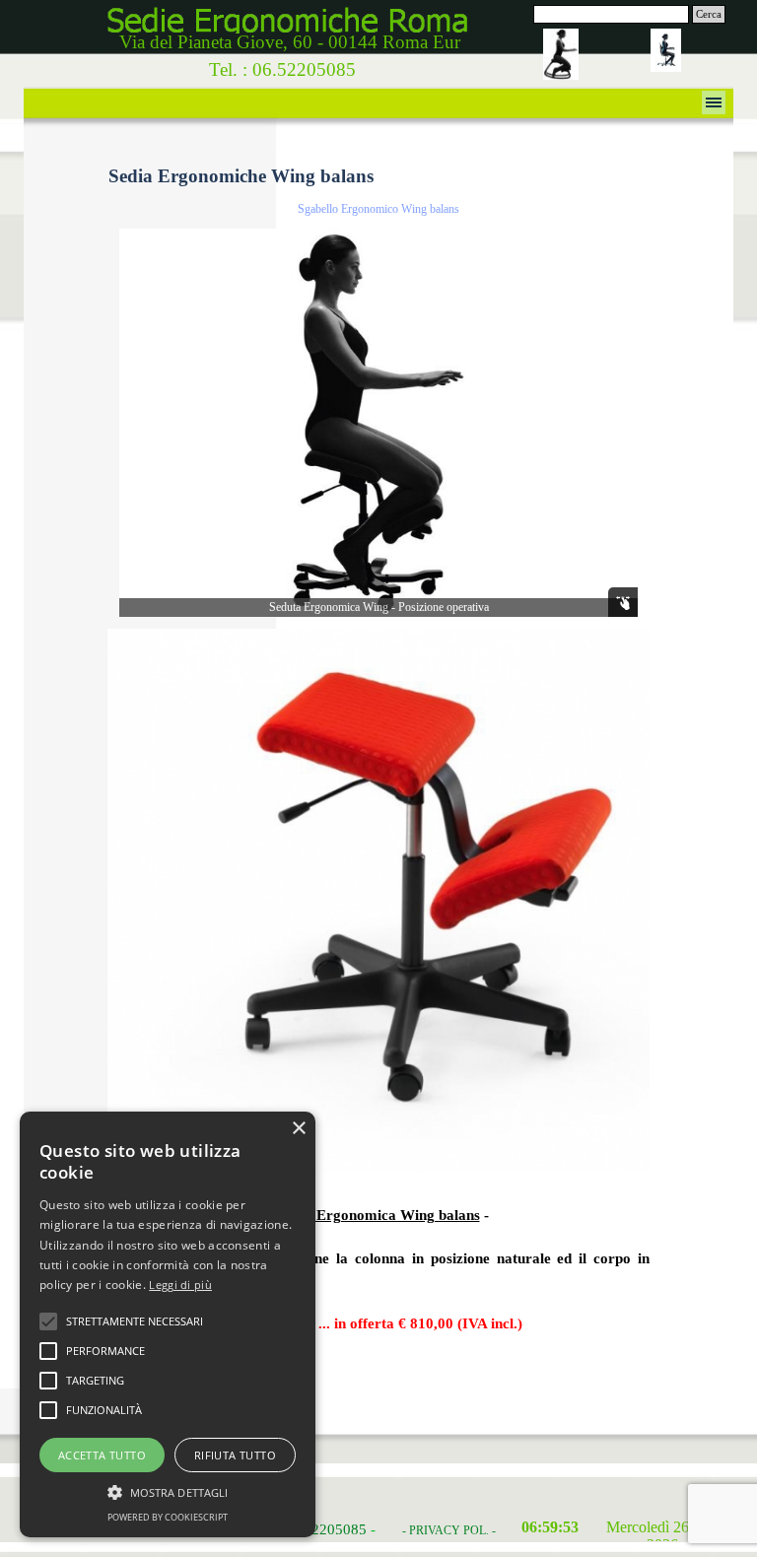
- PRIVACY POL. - (449, 1530)
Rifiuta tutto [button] (235, 1455)
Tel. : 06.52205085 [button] (282, 69)
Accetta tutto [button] (102, 1455)
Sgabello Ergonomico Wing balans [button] (378, 209)
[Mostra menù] (713, 102)
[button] (378, 629)
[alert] (167, 1324)
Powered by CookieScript (167, 1517)
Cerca (709, 14)
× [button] (298, 1128)
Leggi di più (180, 1284)
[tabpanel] (378, 1280)
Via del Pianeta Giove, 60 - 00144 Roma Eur (289, 42)
